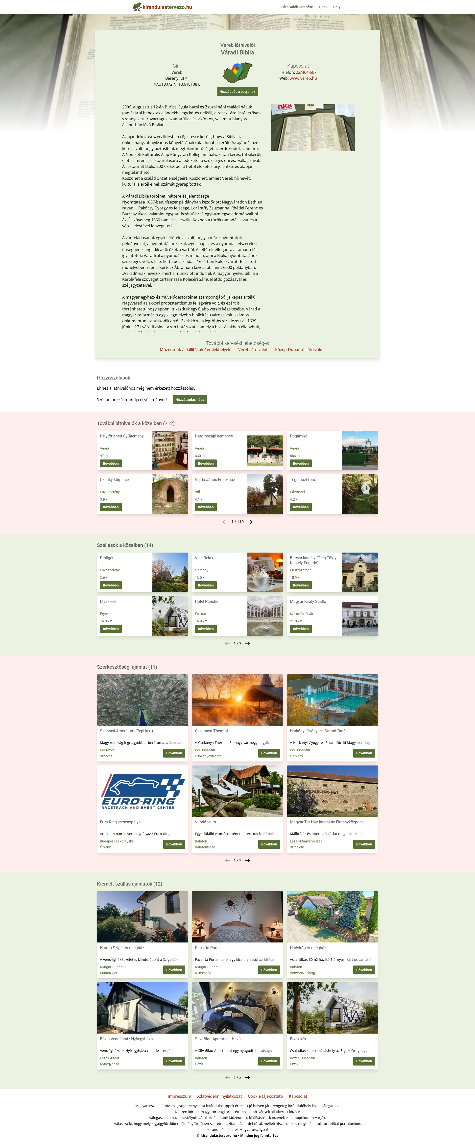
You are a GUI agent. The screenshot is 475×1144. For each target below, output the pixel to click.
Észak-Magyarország (306, 841)
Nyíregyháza (109, 1064)
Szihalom (297, 847)
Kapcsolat (298, 1096)
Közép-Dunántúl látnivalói (299, 349)
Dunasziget (108, 973)
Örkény (105, 847)
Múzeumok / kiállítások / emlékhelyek (195, 349)
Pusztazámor (300, 570)
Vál (197, 492)
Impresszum (179, 1096)
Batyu (337, 7)
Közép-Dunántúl (302, 1058)
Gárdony (201, 570)
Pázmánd (297, 492)
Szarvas (106, 756)
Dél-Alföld (107, 750)
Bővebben (111, 463)
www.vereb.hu (303, 78)
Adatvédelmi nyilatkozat (219, 1096)
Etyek (104, 614)
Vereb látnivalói (252, 349)
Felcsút (200, 614)
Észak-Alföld (109, 1058)
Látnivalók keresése (297, 7)
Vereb (104, 448)
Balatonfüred (205, 847)
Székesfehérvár (301, 614)
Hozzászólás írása (190, 400)
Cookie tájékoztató (265, 1096)
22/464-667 (306, 72)
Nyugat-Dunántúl (113, 967)
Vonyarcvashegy (303, 973)
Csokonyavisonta (208, 756)
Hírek (323, 7)
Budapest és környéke (117, 841)
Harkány (296, 756)
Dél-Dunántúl (205, 750)
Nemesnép (203, 973)
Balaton (201, 841)
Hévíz (199, 1064)
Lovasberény (110, 492)
